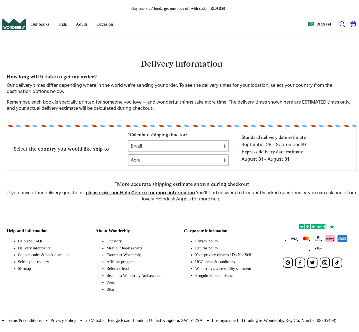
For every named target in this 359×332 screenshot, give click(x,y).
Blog (110, 289)
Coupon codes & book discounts (43, 255)
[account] (342, 24)
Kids (62, 24)
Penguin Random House (214, 275)
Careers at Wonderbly (124, 255)
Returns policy (206, 248)
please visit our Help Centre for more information (140, 192)
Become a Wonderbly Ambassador (134, 275)
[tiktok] (337, 263)
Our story (114, 241)
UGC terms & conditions (215, 262)
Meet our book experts (124, 248)
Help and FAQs (30, 241)
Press (111, 282)
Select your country (33, 262)
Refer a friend (118, 268)
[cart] (353, 24)
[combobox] (319, 24)
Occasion (104, 24)
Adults (82, 24)
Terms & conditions (24, 320)
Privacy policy (206, 241)
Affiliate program (121, 262)
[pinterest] (288, 263)
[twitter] (312, 263)
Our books (40, 24)
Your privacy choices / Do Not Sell (223, 255)
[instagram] (325, 263)
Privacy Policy (63, 320)
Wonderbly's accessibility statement (223, 268)
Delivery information (35, 248)
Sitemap (24, 268)
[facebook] (300, 263)
